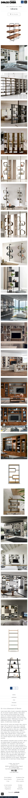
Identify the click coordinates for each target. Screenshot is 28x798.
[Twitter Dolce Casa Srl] (16, 770)
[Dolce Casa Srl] (14, 2)
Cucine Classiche (8, 779)
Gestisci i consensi (13, 797)
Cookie (6, 797)
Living (8, 781)
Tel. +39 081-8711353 (14, 767)
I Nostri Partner (8, 787)
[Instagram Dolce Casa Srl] (14, 770)
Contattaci (20, 785)
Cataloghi (20, 787)
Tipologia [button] (14, 702)
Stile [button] (14, 700)
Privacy (2, 797)
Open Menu (25, 2)
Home (7, 6)
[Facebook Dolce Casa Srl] (12, 770)
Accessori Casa (20, 779)
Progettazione (8, 788)
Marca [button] (14, 694)
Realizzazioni (20, 788)
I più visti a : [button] (14, 705)
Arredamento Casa (14, 6)
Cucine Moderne (7, 777)
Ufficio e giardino (20, 781)
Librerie (20, 6)
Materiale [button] (14, 697)
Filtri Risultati (14, 14)
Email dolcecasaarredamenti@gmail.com (14, 769)
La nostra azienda (8, 785)
